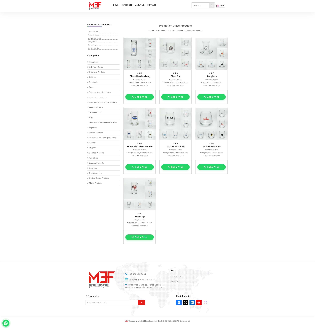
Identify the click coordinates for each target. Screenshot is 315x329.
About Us (174, 281)
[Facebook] (179, 302)
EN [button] (222, 6)
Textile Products (95, 112)
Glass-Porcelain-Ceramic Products (103, 102)
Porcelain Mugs (93, 35)
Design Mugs (92, 41)
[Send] (141, 302)
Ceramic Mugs (93, 31)
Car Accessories (95, 173)
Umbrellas (93, 168)
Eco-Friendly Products (98, 97)
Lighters (92, 143)
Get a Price (141, 96)
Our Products (176, 276)
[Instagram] (205, 302)
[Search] (211, 5)
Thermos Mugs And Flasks (100, 92)
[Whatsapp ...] (5, 323)
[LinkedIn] (192, 302)
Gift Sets (92, 77)
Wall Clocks (94, 158)
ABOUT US (139, 5)
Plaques (92, 148)
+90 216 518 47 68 (137, 274)
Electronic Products (97, 72)
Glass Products (93, 48)
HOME (115, 5)
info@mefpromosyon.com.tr (142, 279)
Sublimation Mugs (94, 38)
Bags (91, 117)
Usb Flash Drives (96, 67)
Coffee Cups (92, 45)
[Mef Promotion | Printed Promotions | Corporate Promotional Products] (95, 6)
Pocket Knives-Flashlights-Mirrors (102, 138)
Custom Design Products (99, 178)
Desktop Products (96, 153)
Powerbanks (94, 62)
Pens (91, 87)
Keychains (93, 128)
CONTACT (151, 5)
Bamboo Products (96, 163)
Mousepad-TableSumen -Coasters (103, 122)
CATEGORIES (126, 5)
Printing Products (96, 107)
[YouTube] (199, 302)
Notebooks (93, 82)
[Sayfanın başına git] (310, 324)
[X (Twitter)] (185, 302)
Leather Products (96, 133)
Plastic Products (95, 183)
